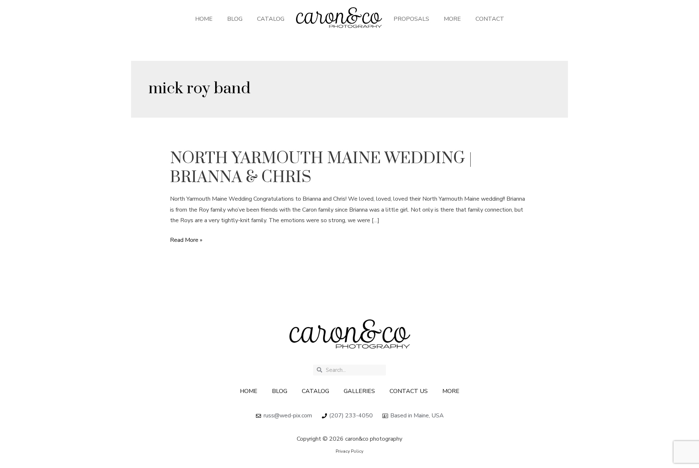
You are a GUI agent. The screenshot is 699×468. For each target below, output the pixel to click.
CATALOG (270, 19)
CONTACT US (409, 391)
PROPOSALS (411, 19)
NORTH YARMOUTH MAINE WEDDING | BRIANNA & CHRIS (321, 168)
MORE (452, 19)
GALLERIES (359, 391)
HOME (204, 19)
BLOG (234, 19)
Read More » (186, 239)
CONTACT (489, 19)
